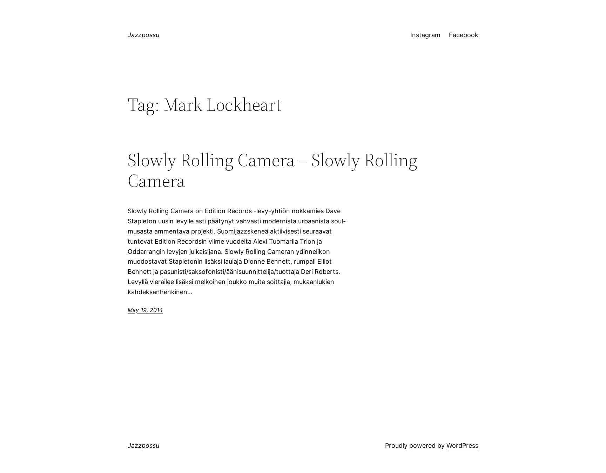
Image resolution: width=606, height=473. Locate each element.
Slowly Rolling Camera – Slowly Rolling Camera (272, 170)
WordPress (462, 445)
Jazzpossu (143, 35)
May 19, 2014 (145, 309)
